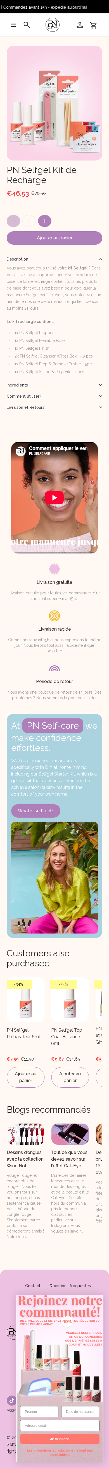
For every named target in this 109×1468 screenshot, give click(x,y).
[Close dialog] (98, 1299)
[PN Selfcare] (53, 24)
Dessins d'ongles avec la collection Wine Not (25, 1159)
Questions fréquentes (70, 1286)
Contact (33, 1286)
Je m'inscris (60, 1439)
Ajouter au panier (54, 237)
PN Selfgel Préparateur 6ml (23, 1033)
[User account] (80, 25)
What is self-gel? (36, 810)
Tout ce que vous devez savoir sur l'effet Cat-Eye (69, 1159)
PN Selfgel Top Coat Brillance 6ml (66, 1036)
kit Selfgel (77, 268)
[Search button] (27, 25)
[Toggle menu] (13, 25)
